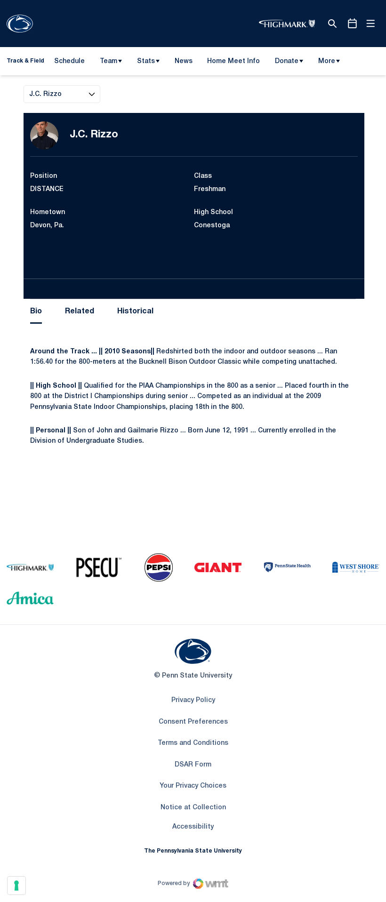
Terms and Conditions (193, 743)
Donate (286, 61)
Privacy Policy (193, 700)
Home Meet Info (233, 63)
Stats (146, 61)
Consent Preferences (193, 722)
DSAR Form (193, 765)
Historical (135, 311)
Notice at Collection (193, 808)
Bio (36, 311)
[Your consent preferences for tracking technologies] (16, 885)
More (326, 61)
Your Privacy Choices (193, 786)
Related (79, 311)
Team (108, 61)
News (184, 61)
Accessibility (193, 826)
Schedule (69, 61)
